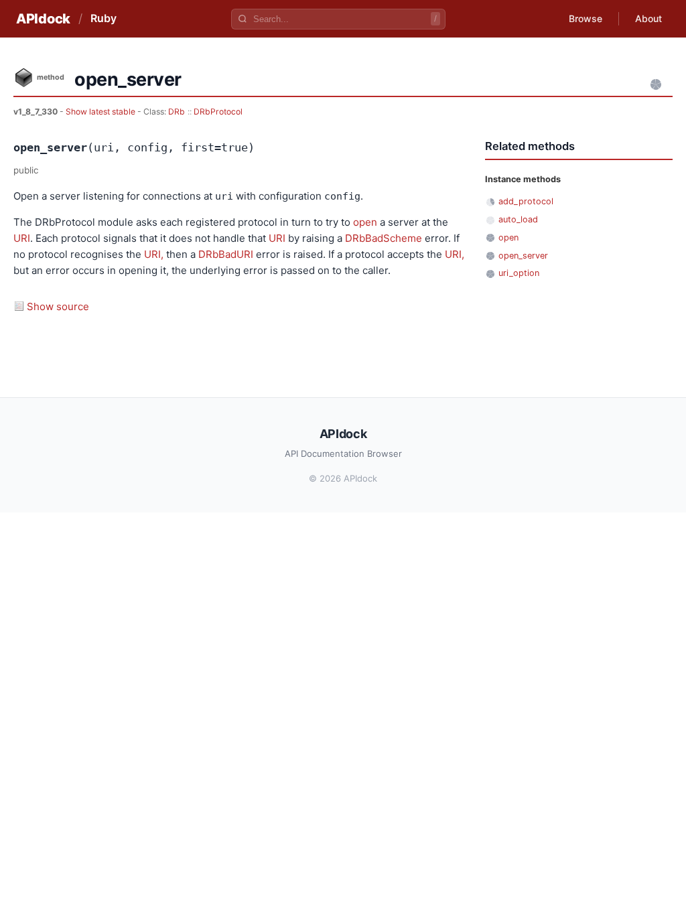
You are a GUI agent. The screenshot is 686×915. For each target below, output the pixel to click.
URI (21, 238)
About (648, 18)
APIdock (43, 19)
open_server (523, 256)
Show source (58, 306)
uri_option (518, 273)
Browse (585, 18)
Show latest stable (101, 112)
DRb (176, 112)
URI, (153, 254)
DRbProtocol (218, 112)
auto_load (518, 219)
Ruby (103, 18)
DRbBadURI (225, 254)
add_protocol (525, 201)
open (365, 222)
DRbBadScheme (383, 238)
